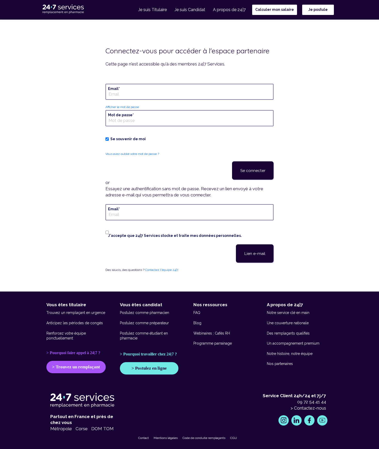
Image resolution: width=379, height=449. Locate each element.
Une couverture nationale (288, 323)
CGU (233, 438)
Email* (114, 89)
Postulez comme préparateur (144, 323)
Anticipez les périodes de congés (74, 323)
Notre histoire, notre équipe (289, 354)
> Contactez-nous (308, 408)
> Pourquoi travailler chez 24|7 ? (148, 354)
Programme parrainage (212, 343)
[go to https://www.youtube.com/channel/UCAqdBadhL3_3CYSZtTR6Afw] (322, 420)
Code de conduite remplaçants (204, 438)
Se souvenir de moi (128, 139)
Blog (197, 323)
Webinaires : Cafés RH (211, 333)
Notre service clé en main (288, 313)
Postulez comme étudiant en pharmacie (144, 335)
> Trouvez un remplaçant (76, 366)
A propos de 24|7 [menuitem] (229, 9)
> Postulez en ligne (149, 368)
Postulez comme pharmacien (144, 313)
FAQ (196, 313)
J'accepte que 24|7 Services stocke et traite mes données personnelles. (175, 236)
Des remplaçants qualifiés (288, 333)
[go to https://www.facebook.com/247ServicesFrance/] (309, 420)
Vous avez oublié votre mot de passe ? (132, 154)
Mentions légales (166, 438)
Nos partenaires (280, 364)
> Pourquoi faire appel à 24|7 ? (73, 353)
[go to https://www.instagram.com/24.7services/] (283, 420)
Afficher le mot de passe (122, 107)
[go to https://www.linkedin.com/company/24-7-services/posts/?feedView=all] (296, 420)
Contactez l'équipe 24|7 (161, 270)
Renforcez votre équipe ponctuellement (66, 335)
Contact (143, 438)
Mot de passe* (121, 115)
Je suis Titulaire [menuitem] (152, 9)
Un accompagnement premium (293, 343)
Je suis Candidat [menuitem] (190, 9)
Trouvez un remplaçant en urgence (75, 313)
